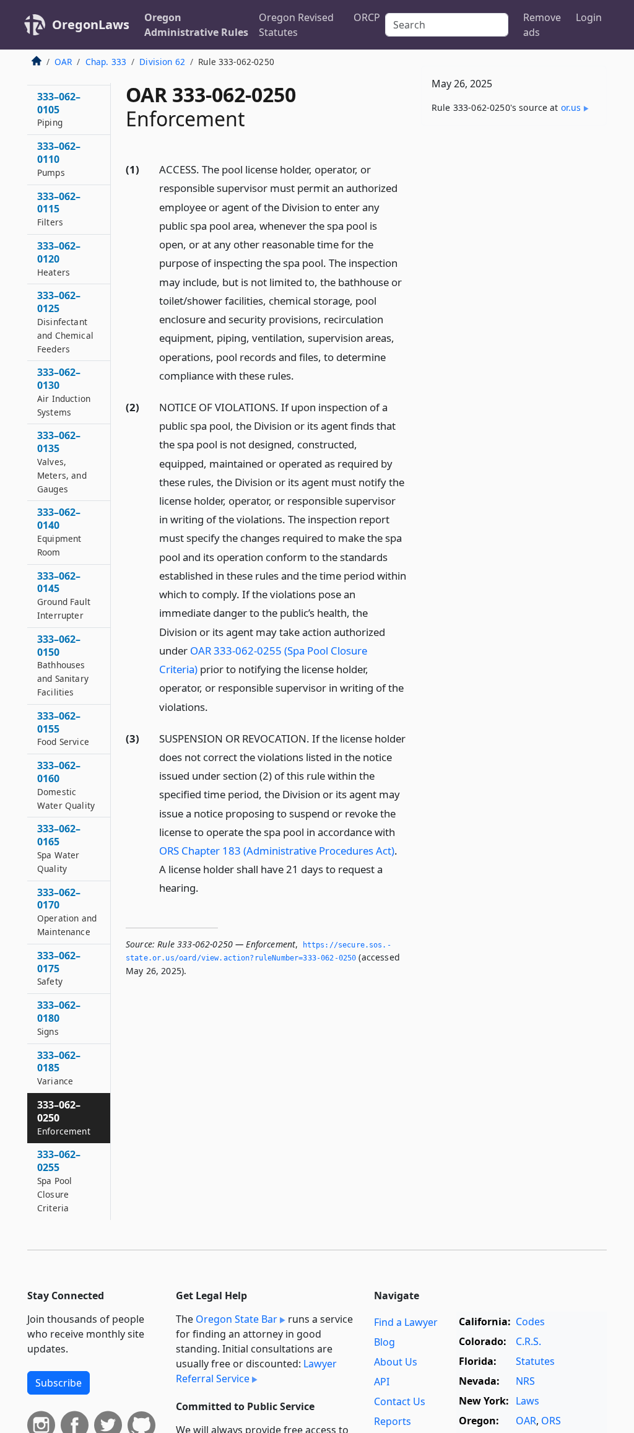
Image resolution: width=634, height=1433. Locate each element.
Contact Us (399, 1401)
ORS (551, 1420)
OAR (63, 62)
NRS (525, 1381)
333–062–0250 (63, 1117)
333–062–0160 (66, 785)
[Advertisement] (514, 220)
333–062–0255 (58, 1180)
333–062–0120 (58, 258)
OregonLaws (90, 24)
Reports (392, 1421)
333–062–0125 (65, 321)
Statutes (535, 1361)
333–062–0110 (58, 158)
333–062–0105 (58, 109)
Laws (527, 1401)
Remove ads (542, 25)
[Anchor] (301, 375)
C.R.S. (528, 1341)
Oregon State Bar (236, 1319)
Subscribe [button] (58, 1383)
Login (589, 17)
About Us (395, 1362)
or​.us (571, 107)
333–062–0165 (58, 848)
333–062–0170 (67, 912)
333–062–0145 (63, 595)
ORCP (367, 17)
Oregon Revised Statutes (296, 25)
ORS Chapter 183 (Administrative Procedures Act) (276, 850)
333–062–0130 (63, 391)
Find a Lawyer (406, 1322)
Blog (384, 1342)
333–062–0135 (62, 461)
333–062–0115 (58, 209)
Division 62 (162, 62)
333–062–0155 (63, 728)
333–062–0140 (59, 531)
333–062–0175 (58, 968)
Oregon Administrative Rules (196, 25)
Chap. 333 (105, 62)
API (381, 1381)
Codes (530, 1321)
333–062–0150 (63, 665)
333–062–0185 (58, 1067)
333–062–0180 (58, 1017)
